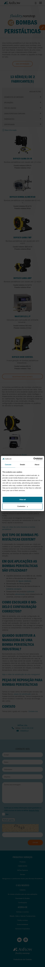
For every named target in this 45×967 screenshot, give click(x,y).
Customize (21, 506)
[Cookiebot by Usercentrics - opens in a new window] (33, 458)
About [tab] (37, 464)
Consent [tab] (8, 464)
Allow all (22, 499)
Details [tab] (22, 464)
